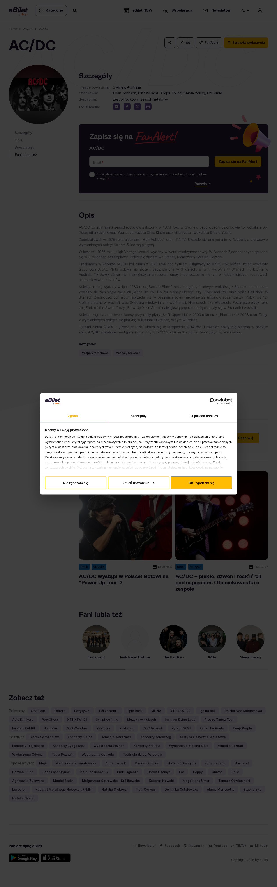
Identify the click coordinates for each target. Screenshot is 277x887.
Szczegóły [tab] (138, 415)
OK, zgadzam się (201, 482)
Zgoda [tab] (73, 415)
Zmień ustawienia (136, 482)
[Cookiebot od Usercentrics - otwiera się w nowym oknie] (213, 401)
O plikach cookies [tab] (204, 415)
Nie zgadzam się (75, 482)
